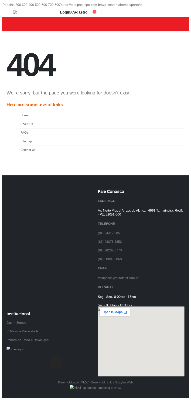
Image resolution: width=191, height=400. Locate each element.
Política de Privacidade (22, 331)
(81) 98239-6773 (110, 250)
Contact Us (28, 150)
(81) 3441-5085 (109, 233)
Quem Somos (16, 322)
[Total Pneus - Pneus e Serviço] (23, 12)
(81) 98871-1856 (110, 241)
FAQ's (24, 132)
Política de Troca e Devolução (27, 340)
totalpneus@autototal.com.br (118, 278)
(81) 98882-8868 (110, 259)
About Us (26, 124)
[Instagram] (56, 363)
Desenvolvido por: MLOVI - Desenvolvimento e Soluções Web (95, 382)
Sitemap (26, 141)
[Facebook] (43, 363)
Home (24, 115)
